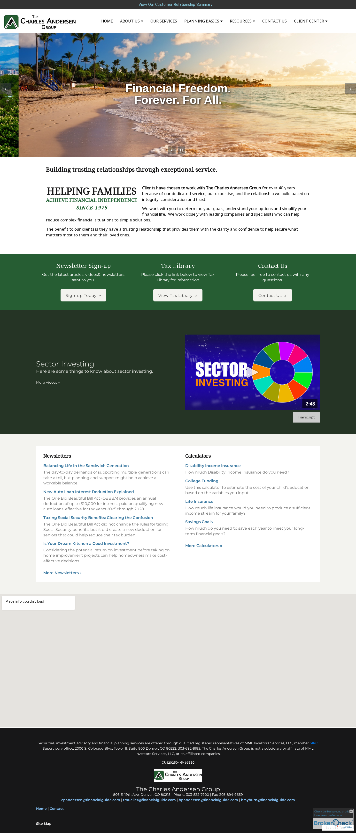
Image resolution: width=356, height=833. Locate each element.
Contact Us (274, 21)
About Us (130, 21)
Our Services (163, 21)
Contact (57, 808)
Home (107, 21)
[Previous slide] (5, 88)
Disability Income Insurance (213, 465)
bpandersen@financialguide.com (208, 800)
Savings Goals (199, 521)
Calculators (198, 456)
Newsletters (57, 456)
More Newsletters (62, 572)
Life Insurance (199, 501)
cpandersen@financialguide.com (90, 800)
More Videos (48, 382)
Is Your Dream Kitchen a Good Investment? (86, 543)
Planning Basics (201, 21)
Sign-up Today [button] (81, 295)
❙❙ (181, 150)
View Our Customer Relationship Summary (175, 4)
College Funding (201, 481)
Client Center (309, 21)
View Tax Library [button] (175, 295)
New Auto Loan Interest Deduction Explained (88, 492)
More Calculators (203, 545)
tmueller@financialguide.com (149, 800)
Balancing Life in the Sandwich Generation (86, 465)
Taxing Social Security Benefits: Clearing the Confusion (98, 517)
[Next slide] (350, 88)
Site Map (44, 823)
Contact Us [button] (270, 295)
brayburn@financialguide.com (268, 800)
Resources (241, 21)
